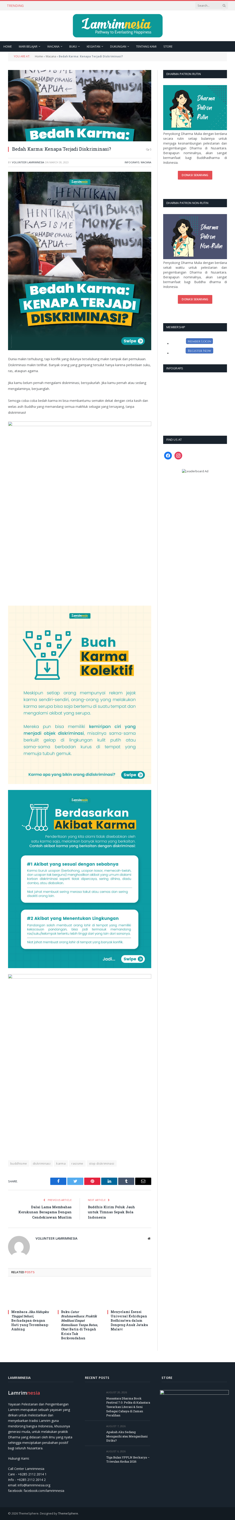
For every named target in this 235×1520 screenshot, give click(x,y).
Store (168, 46)
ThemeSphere (68, 1513)
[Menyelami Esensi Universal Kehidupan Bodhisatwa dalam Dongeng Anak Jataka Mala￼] (129, 1294)
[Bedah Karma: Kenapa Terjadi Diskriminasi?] (79, 105)
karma (61, 1163)
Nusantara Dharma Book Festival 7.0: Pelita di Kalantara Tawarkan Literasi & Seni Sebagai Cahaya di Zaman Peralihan (128, 1406)
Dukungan (118, 46)
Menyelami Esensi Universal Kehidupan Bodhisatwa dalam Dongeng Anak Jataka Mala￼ (129, 1320)
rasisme (77, 1163)
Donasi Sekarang (195, 175)
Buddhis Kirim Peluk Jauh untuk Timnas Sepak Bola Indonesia (111, 1212)
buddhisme (18, 1163)
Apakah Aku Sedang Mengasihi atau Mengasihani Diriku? (73, 6)
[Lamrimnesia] (117, 25)
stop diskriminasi (101, 1163)
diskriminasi (42, 1163)
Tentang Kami (146, 46)
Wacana (53, 46)
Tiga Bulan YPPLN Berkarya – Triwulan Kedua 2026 (128, 1459)
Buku (73, 46)
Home (7, 46)
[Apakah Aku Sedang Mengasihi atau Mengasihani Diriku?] (93, 1431)
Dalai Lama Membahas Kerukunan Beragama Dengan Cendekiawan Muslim (45, 1212)
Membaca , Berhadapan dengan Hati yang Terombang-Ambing (30, 1320)
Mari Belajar (28, 46)
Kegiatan (93, 46)
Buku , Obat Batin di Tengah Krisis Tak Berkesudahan (79, 1325)
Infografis (132, 162)
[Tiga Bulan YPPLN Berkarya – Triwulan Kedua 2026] (93, 1456)
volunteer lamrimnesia (28, 162)
